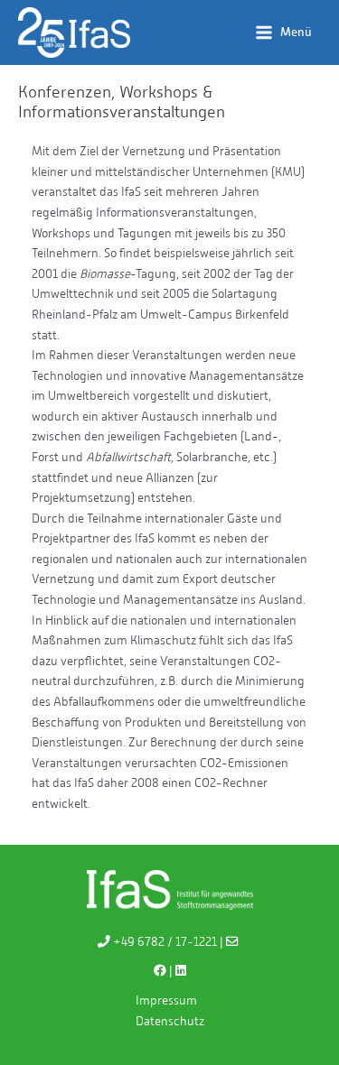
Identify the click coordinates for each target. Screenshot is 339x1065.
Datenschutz (170, 1021)
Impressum (166, 1000)
